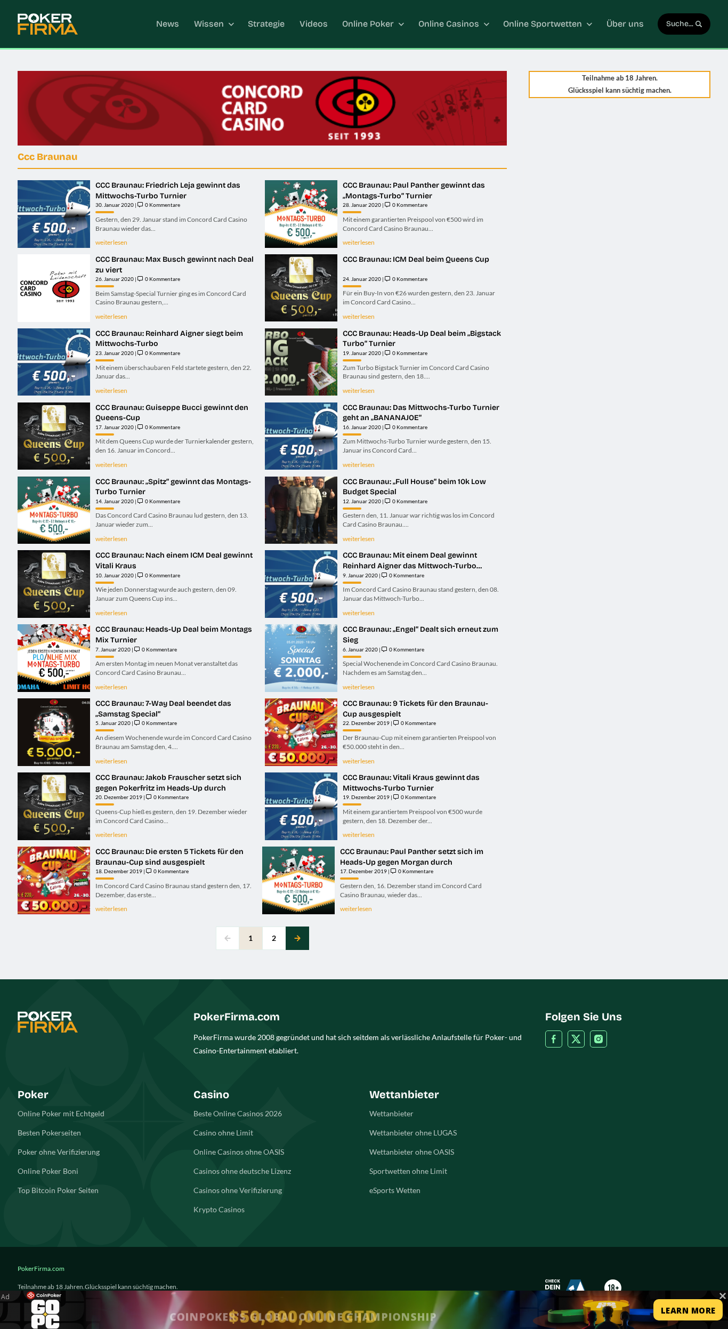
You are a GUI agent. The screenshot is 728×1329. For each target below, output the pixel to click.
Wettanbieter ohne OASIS (411, 1151)
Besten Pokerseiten (49, 1132)
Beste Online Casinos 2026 (237, 1113)
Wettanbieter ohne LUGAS (413, 1132)
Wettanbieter (391, 1113)
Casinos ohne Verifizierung (237, 1190)
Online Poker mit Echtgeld (61, 1113)
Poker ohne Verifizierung (59, 1151)
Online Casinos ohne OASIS (238, 1151)
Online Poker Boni (48, 1170)
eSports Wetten (394, 1190)
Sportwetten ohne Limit (408, 1170)
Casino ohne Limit (223, 1132)
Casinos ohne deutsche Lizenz (242, 1170)
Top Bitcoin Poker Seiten (58, 1190)
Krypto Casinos (219, 1209)
